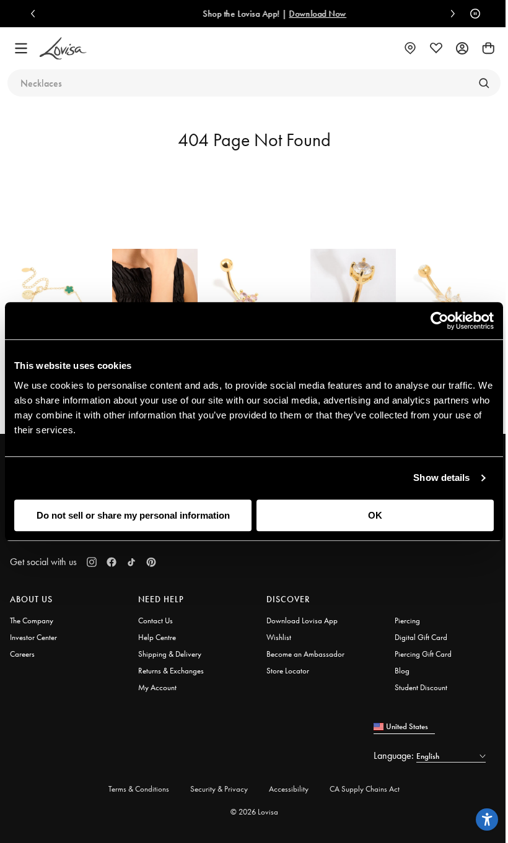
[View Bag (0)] (488, 48)
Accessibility (289, 789)
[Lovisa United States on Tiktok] (131, 562)
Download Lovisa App (302, 620)
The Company (31, 620)
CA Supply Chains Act (365, 789)
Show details (441, 477)
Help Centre (157, 637)
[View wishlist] (436, 48)
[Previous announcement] (36, 13)
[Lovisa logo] (63, 48)
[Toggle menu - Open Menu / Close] (21, 48)
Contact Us (155, 620)
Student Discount (421, 687)
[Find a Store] (410, 48)
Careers (22, 654)
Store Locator (287, 670)
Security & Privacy (219, 789)
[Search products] (484, 83)
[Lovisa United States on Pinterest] (151, 562)
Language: (395, 755)
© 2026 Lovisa (254, 811)
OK (375, 515)
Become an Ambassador (305, 654)
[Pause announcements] (472, 13)
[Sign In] (462, 48)
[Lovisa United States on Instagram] (92, 562)
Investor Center (33, 637)
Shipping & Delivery (169, 654)
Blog (402, 670)
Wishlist (278, 637)
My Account (157, 687)
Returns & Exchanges (171, 670)
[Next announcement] (450, 13)
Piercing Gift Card (423, 654)
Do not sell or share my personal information (133, 515)
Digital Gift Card (421, 637)
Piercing (407, 620)
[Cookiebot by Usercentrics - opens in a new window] (439, 320)
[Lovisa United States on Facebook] (111, 562)
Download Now (309, 13)
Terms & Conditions (138, 789)
